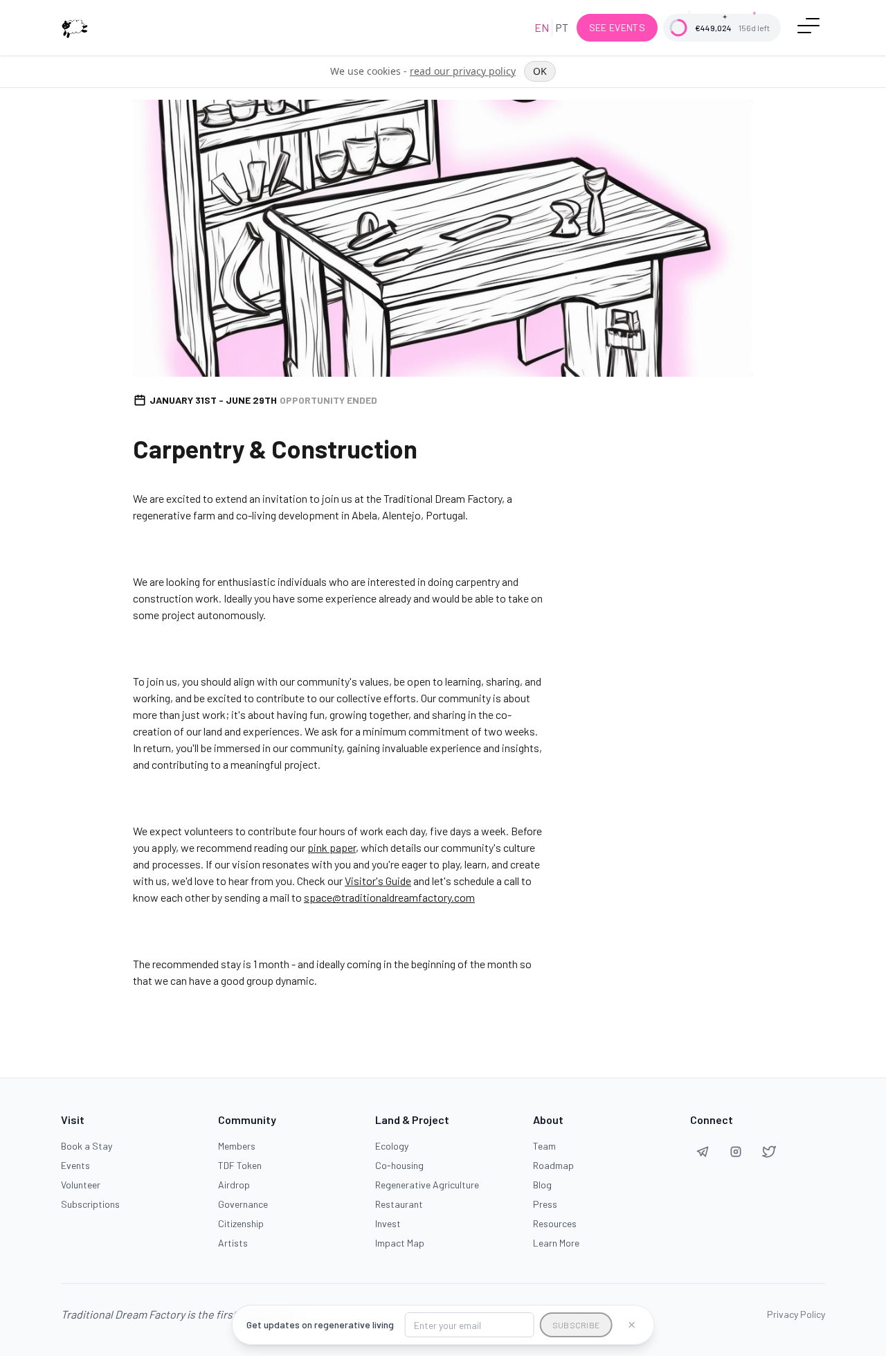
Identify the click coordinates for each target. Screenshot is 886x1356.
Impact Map (399, 1243)
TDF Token (240, 1165)
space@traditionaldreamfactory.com (389, 897)
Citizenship (241, 1223)
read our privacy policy (463, 71)
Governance (243, 1204)
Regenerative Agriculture (427, 1184)
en (541, 27)
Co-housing (399, 1165)
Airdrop (234, 1184)
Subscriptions (90, 1204)
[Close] (631, 1325)
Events (75, 1165)
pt (561, 27)
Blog (542, 1184)
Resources (555, 1223)
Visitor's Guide (378, 880)
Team (544, 1146)
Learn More (556, 1243)
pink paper (331, 847)
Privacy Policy (796, 1314)
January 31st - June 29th (263, 400)
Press (545, 1204)
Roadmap (553, 1165)
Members (236, 1146)
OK (540, 71)
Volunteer (80, 1184)
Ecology (391, 1146)
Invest (388, 1223)
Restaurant (399, 1204)
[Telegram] (702, 1151)
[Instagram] (735, 1151)
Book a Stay (86, 1146)
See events (617, 27)
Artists (233, 1243)
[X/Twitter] (769, 1151)
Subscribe (576, 1325)
